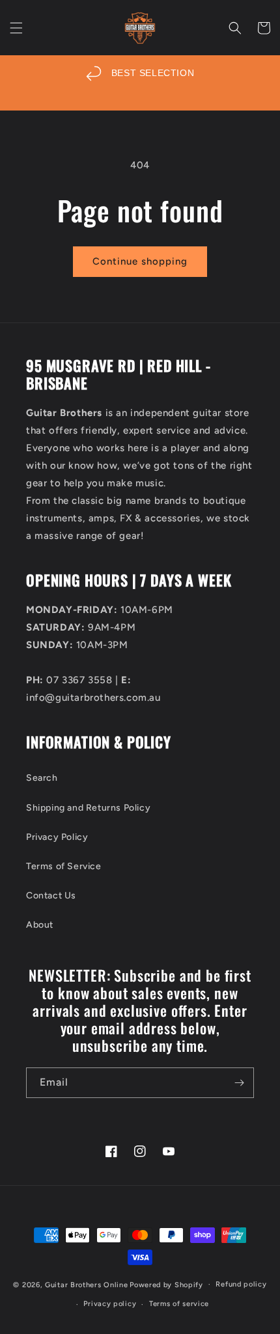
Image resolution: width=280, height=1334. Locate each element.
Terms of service (179, 1304)
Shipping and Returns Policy (88, 807)
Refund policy (241, 1284)
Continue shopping (140, 261)
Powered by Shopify (166, 1284)
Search (42, 777)
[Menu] (16, 28)
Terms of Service (64, 866)
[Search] (235, 28)
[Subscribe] (239, 1082)
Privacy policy (109, 1304)
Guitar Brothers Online (86, 1284)
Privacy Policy (57, 837)
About (39, 924)
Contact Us (51, 895)
